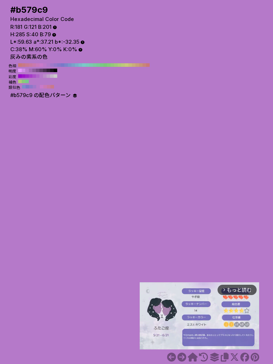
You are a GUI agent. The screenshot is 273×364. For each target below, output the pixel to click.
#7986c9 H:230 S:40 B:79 (66, 65)
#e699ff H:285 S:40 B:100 (20, 70)
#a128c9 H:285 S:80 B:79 (27, 76)
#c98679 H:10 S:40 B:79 (144, 65)
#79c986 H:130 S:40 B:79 (101, 65)
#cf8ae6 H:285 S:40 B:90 (23, 70)
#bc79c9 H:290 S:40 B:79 (45, 65)
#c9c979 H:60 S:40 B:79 (126, 65)
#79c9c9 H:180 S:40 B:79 (84, 65)
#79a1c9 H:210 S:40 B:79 (73, 65)
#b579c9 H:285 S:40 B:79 (41, 76)
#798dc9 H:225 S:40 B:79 (24, 87)
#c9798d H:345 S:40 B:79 (52, 87)
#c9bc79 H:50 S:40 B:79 (130, 65)
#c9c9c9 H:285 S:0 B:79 (55, 76)
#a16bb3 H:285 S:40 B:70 (30, 70)
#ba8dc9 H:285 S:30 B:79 (45, 76)
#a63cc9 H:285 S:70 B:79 (30, 76)
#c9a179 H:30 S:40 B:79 (137, 65)
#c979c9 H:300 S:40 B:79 (41, 65)
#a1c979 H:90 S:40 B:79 (116, 65)
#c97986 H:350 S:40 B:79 (23, 65)
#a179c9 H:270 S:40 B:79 (52, 65)
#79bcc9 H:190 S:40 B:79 (80, 65)
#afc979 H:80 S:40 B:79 (119, 65)
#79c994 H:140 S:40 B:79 (98, 65)
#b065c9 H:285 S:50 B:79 (37, 76)
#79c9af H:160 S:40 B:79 (91, 65)
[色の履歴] (203, 357)
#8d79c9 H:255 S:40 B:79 (31, 87)
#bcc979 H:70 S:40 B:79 (123, 65)
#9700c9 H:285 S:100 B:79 (20, 76)
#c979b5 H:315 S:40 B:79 (45, 87)
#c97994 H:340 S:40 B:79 (27, 65)
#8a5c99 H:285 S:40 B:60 (34, 70)
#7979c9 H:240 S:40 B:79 (62, 65)
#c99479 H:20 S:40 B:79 (141, 65)
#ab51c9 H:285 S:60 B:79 (34, 76)
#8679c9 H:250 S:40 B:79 (59, 65)
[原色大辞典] (193, 357)
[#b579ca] (181, 357)
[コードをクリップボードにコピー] (225, 357)
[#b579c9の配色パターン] (214, 357)
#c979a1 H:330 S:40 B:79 (30, 65)
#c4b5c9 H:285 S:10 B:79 (52, 76)
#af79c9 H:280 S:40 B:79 (48, 65)
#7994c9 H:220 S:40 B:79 (69, 65)
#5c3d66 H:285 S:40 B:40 (41, 70)
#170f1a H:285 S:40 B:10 (52, 70)
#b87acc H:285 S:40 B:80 (27, 70)
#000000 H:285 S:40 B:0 (55, 70)
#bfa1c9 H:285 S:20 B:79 (48, 76)
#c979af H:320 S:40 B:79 (34, 65)
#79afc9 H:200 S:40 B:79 (77, 65)
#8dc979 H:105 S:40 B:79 (23, 81)
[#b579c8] (171, 357)
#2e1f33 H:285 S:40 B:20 (48, 70)
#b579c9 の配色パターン (41, 95)
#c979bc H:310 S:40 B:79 (37, 65)
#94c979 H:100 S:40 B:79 (112, 65)
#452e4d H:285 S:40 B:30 (45, 70)
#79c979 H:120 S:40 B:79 (105, 65)
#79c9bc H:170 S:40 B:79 (87, 65)
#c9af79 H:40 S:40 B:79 (133, 65)
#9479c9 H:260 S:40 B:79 (55, 65)
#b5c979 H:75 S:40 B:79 (20, 81)
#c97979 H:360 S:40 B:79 (20, 65)
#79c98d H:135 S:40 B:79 (27, 81)
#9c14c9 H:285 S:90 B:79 (23, 76)
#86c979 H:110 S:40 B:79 (109, 65)
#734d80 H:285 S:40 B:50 (37, 70)
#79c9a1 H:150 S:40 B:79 (94, 65)
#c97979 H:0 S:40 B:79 (148, 65)
